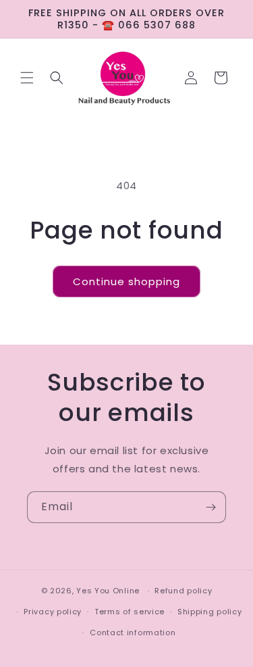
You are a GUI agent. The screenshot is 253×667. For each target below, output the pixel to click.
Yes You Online (108, 590)
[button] (27, 78)
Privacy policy (53, 611)
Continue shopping (126, 281)
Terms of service (129, 611)
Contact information (132, 632)
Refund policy (183, 590)
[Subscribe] (210, 507)
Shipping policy (209, 611)
